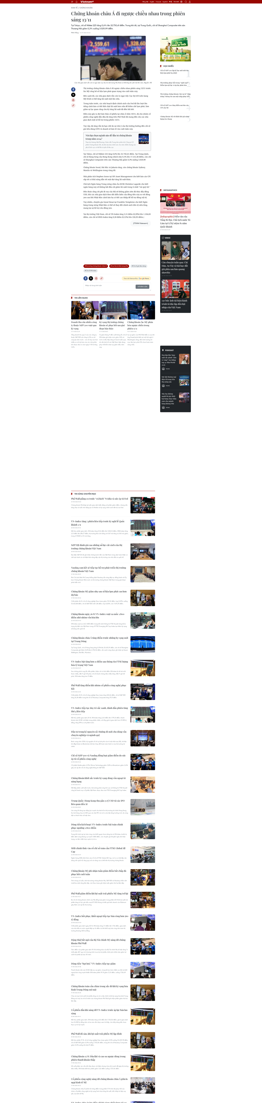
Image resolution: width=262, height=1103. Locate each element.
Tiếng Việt (145, 2)
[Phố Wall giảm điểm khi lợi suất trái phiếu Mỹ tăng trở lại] (142, 873)
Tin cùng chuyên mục (85, 466)
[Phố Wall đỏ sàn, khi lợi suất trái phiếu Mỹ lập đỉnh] (142, 1013)
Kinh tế (74, 8)
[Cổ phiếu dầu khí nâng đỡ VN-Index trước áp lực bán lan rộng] (142, 989)
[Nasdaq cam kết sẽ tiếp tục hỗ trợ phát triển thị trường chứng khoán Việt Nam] (142, 547)
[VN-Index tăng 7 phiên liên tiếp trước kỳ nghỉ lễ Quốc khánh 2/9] (142, 500)
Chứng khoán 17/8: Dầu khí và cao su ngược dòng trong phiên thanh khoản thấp (98, 1031)
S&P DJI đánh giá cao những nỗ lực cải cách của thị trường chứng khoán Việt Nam (96, 519)
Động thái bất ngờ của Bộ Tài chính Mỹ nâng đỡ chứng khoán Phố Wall (98, 914)
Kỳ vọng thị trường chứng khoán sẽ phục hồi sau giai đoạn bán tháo (112, 325)
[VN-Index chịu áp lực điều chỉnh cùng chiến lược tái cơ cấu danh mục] (142, 1082)
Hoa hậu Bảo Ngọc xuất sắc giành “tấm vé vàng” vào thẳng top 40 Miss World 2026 (169, 360)
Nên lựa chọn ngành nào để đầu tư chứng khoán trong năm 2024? (109, 137)
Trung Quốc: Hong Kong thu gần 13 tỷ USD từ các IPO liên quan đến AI (98, 775)
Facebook (73, 89)
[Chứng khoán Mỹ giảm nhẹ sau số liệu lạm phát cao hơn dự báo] (142, 571)
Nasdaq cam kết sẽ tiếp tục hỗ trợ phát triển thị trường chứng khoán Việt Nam (98, 542)
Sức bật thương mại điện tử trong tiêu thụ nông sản (169, 379)
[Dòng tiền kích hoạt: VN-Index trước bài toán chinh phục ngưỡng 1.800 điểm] (142, 804)
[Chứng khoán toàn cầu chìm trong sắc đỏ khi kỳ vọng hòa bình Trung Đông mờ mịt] (142, 965)
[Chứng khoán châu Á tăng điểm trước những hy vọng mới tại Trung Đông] (142, 617)
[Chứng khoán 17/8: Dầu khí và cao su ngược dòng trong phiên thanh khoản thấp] (142, 1036)
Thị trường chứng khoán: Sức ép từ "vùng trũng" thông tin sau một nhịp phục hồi (175, 95)
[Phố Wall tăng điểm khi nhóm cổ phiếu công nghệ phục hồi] (142, 664)
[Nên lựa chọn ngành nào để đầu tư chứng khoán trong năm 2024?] (144, 139)
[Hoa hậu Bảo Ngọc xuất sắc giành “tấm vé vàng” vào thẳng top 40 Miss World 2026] (184, 359)
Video (167, 238)
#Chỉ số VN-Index (90, 270)
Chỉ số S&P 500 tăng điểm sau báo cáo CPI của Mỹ (174, 106)
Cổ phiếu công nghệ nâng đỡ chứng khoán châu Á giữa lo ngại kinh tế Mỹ (99, 1053)
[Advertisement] (117, 242)
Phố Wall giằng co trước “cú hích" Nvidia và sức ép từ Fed (99, 471)
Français (158, 2)
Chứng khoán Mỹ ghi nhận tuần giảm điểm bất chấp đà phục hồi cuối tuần (98, 845)
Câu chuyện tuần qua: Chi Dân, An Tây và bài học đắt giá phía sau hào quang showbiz (175, 267)
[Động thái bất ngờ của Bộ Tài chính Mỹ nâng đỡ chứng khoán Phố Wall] (142, 919)
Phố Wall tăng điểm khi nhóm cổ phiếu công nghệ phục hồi (98, 660)
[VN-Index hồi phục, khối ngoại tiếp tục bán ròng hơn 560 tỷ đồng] (142, 895)
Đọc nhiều (168, 66)
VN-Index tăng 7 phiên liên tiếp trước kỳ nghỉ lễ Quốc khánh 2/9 (98, 496)
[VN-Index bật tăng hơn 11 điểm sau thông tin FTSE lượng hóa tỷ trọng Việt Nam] (142, 641)
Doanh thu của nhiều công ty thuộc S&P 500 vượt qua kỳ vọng (84, 325)
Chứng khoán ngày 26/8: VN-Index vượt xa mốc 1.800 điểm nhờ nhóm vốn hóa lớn (97, 588)
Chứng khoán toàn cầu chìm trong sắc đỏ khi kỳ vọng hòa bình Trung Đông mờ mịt (99, 961)
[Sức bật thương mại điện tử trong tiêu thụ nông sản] (184, 381)
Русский (176, 1)
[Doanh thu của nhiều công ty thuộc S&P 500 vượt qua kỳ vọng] (85, 310)
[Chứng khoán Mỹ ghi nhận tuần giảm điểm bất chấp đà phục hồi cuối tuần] (142, 850)
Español (165, 2)
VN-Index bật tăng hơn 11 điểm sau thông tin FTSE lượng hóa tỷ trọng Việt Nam (99, 636)
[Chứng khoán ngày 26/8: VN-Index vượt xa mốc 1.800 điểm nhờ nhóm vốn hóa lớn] (142, 593)
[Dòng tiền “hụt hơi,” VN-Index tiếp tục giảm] (142, 943)
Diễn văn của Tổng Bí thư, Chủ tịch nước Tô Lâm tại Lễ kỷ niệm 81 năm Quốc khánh (175, 221)
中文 (170, 2)
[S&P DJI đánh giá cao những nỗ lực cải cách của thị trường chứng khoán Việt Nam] (142, 524)
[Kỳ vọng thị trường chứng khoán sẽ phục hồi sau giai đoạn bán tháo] (113, 310)
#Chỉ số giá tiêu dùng (139, 266)
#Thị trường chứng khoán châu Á (96, 266)
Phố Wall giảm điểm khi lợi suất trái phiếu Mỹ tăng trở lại (99, 866)
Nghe (168, 369)
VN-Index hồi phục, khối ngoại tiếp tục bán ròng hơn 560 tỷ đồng (99, 890)
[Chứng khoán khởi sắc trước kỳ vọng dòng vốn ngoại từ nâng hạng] (142, 757)
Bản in (73, 100)
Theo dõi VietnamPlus (131, 278)
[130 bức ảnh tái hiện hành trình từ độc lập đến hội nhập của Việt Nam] (175, 289)
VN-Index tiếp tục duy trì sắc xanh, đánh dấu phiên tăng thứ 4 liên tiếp (99, 682)
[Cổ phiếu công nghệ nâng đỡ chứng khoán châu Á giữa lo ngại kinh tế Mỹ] (142, 1058)
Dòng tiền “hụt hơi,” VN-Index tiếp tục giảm (93, 936)
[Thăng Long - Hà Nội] (181, 2)
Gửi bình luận (142, 286)
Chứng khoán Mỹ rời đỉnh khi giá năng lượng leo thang (174, 117)
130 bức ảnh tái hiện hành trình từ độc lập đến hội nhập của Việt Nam (174, 304)
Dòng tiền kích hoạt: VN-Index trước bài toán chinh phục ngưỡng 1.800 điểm (97, 799)
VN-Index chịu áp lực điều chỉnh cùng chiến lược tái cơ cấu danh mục (98, 1077)
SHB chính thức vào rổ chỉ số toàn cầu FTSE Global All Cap (98, 822)
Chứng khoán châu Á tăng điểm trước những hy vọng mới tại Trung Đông (99, 612)
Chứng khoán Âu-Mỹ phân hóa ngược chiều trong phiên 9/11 (140, 325)
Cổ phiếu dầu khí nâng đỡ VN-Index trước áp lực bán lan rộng (99, 984)
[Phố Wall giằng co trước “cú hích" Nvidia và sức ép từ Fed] (142, 478)
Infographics (170, 190)
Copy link (73, 105)
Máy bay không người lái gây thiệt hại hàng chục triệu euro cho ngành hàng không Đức (169, 399)
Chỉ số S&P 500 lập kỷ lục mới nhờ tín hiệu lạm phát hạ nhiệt (174, 71)
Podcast (169, 350)
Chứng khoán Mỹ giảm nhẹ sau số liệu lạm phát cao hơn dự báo (99, 566)
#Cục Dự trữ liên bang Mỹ (119, 266)
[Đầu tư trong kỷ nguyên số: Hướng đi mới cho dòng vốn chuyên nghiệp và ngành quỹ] (142, 711)
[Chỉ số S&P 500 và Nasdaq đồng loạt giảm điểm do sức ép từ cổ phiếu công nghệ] (142, 735)
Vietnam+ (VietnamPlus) (87, 1)
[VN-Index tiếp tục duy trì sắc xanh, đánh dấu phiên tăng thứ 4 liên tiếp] (142, 687)
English (152, 2)
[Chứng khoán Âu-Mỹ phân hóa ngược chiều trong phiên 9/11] (141, 310)
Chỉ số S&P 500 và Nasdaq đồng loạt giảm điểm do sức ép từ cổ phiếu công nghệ (98, 730)
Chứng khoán (86, 8)
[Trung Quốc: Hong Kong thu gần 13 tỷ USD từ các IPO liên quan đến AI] (142, 780)
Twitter (73, 95)
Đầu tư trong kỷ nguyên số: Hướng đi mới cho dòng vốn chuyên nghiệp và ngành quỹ (98, 706)
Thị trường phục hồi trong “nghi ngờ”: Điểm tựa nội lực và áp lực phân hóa (174, 84)
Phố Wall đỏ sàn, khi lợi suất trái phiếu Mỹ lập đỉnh (96, 1006)
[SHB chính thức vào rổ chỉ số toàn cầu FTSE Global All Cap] (142, 827)
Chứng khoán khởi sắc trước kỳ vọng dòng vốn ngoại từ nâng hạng (98, 752)
